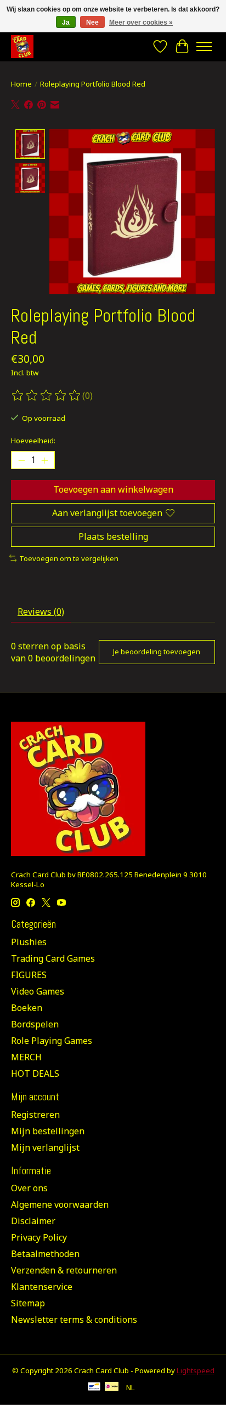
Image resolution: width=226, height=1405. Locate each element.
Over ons (29, 1188)
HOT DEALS (35, 1073)
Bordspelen (35, 1024)
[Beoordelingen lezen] (46, 395)
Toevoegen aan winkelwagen (113, 489)
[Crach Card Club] (22, 46)
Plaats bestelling (113, 536)
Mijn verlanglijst (45, 1147)
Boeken (26, 1008)
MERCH (26, 1057)
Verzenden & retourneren (64, 1270)
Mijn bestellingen (47, 1131)
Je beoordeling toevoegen (156, 651)
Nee (92, 22)
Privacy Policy (39, 1237)
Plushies (29, 942)
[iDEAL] (111, 1387)
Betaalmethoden (45, 1254)
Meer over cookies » (141, 22)
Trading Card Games (53, 958)
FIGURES (29, 975)
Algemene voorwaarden (60, 1204)
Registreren (35, 1115)
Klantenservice (41, 1287)
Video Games (37, 991)
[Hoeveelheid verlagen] (21, 460)
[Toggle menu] (204, 47)
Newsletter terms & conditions (74, 1319)
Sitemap (28, 1303)
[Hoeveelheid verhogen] (44, 460)
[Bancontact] (94, 1387)
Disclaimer (33, 1221)
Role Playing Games (51, 1041)
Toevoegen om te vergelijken (68, 558)
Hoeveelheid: (33, 441)
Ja (66, 22)
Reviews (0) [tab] (41, 612)
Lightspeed (195, 1370)
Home (21, 84)
